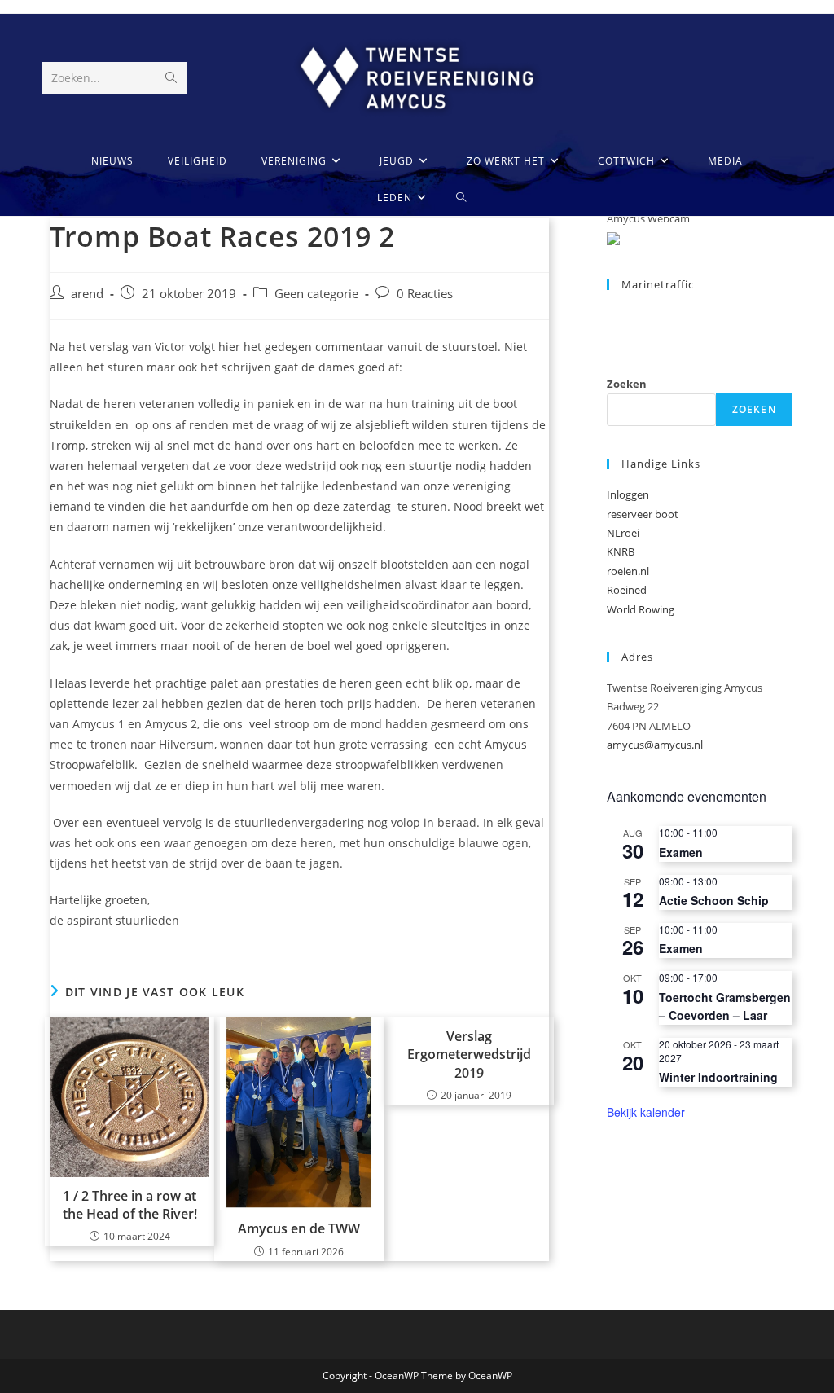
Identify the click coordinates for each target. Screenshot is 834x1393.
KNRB (620, 551)
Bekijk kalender (646, 1112)
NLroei (623, 532)
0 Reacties (425, 293)
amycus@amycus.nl (655, 744)
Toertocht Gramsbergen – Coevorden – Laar (725, 1006)
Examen (681, 852)
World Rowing (640, 609)
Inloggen (628, 494)
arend (87, 293)
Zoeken (627, 383)
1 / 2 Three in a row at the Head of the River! (130, 1205)
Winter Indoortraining (718, 1077)
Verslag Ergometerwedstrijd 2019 (469, 1054)
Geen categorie (316, 293)
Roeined (627, 589)
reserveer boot (642, 514)
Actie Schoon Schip (714, 900)
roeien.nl (628, 571)
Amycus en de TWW (299, 1228)
